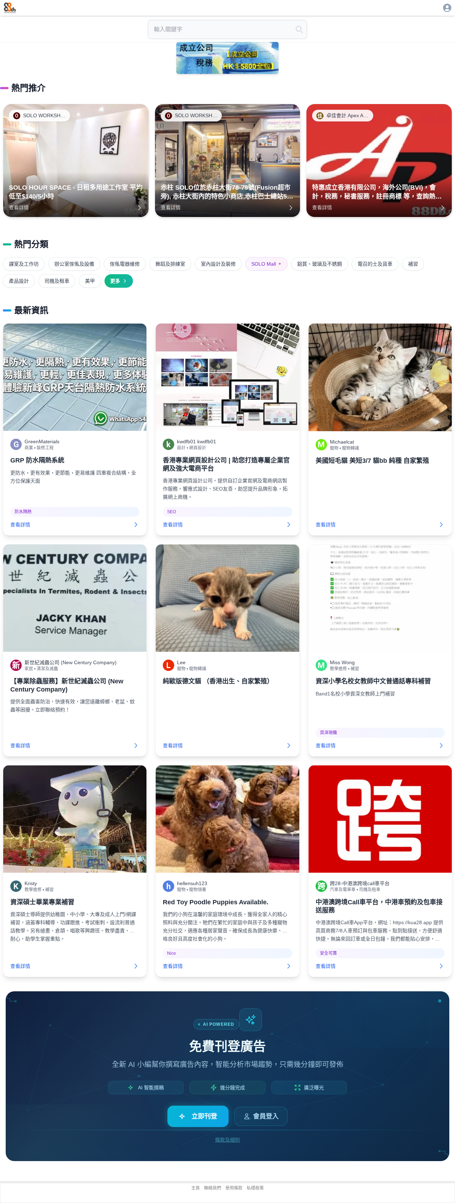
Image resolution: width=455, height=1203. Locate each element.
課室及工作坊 (24, 264)
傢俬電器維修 (125, 264)
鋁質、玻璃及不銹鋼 (319, 264)
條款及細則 (227, 1140)
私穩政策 (255, 1188)
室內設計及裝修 (218, 264)
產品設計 (19, 281)
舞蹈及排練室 (170, 264)
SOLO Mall (266, 264)
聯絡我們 (212, 1188)
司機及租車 (56, 281)
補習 (413, 264)
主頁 (195, 1188)
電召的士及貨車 (375, 264)
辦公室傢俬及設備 (74, 264)
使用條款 (233, 1188)
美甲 (90, 281)
